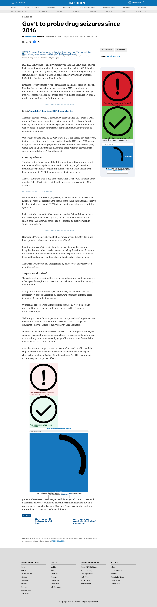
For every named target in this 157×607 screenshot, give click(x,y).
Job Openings (56, 587)
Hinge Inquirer (116, 570)
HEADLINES (43, 11)
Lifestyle (24, 577)
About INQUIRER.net (89, 567)
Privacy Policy (65, 494)
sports (126, 8)
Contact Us (55, 580)
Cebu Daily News (117, 577)
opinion (142, 8)
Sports (23, 570)
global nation (31, 8)
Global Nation (26, 590)
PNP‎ (118, 56)
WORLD (109, 11)
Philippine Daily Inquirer (70, 37)
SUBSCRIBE (128, 157)
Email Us (54, 574)
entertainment (87, 8)
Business (24, 584)
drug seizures (111, 56)
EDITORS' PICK (107, 50)
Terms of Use (67, 493)
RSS (52, 570)
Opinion (24, 587)
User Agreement (87, 574)
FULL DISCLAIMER (57, 541)
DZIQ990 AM (115, 580)
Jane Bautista (30, 36)
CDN (124, 11)
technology (109, 8)
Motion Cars (115, 584)
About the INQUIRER (89, 570)
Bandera (114, 574)
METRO (59, 11)
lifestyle (67, 8)
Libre (113, 567)
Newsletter (55, 584)
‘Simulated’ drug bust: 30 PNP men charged (51, 111)
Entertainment (26, 574)
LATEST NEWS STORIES (19, 11)
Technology (25, 580)
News (13, 8)
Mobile (53, 567)
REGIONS (76, 11)
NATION (93, 11)
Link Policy (85, 577)
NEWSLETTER (141, 11)
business (51, 8)
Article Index (86, 584)
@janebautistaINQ (53, 36)
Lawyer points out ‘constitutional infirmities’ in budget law (84, 521)
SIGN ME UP (59, 491)
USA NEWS (25, 594)
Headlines (27, 17)
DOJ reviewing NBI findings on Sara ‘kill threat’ (43, 521)
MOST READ (121, 50)
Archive (54, 577)
